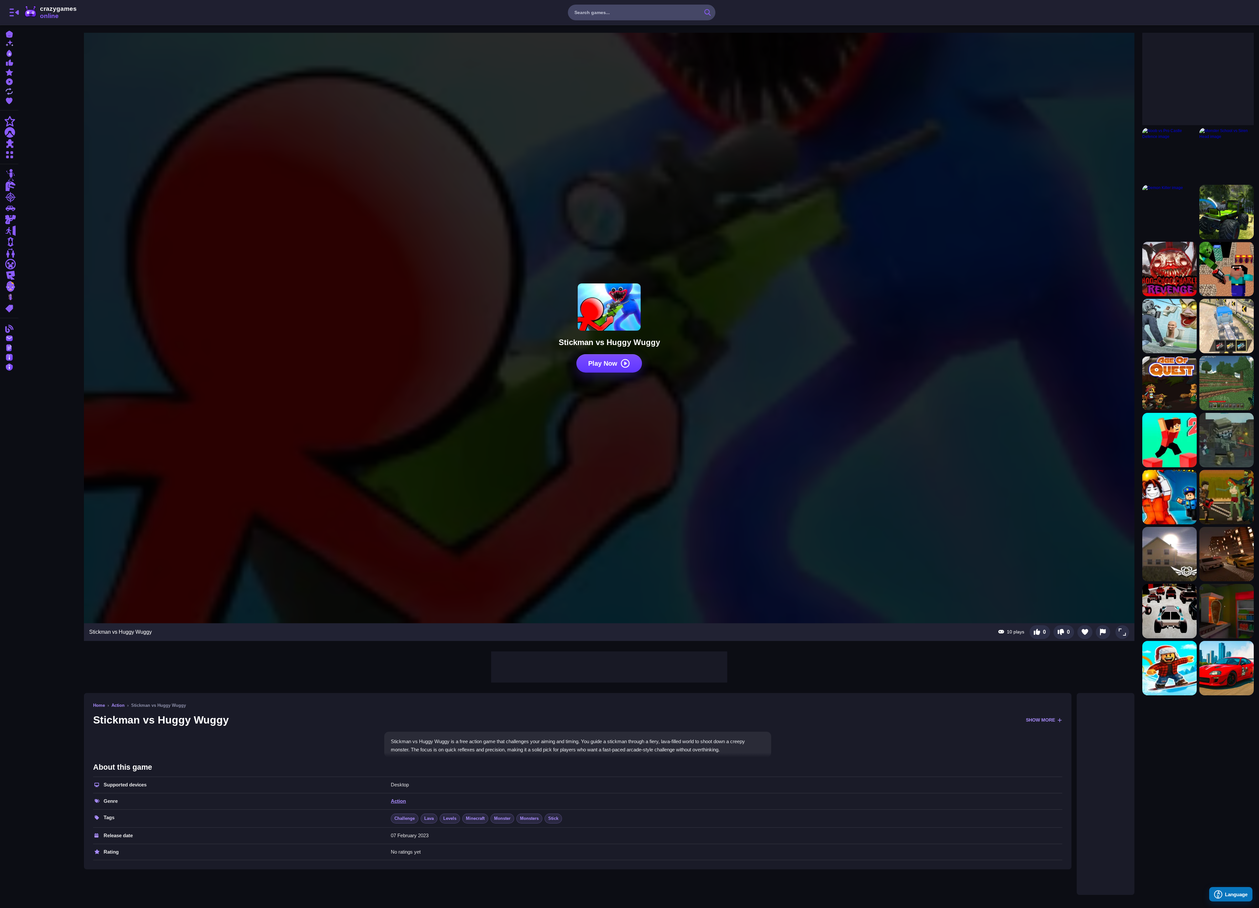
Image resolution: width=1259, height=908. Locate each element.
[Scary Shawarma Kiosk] (1226, 611)
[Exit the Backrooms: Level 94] (1169, 554)
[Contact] (9, 337)
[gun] (9, 219)
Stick (553, 818)
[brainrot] (9, 297)
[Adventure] (9, 132)
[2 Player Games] (9, 253)
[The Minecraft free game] (1226, 383)
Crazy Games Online (50, 12)
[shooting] (9, 197)
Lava (429, 818)
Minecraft (475, 818)
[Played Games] (9, 81)
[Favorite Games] (9, 100)
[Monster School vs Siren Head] (1226, 155)
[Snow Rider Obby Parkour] (1169, 668)
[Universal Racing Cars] (1226, 554)
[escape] (9, 230)
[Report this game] (1103, 632)
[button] (1122, 632)
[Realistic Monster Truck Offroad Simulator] (1226, 212)
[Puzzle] (9, 143)
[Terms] (9, 347)
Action (118, 705)
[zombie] (9, 286)
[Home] (9, 33)
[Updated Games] (9, 90)
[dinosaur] (9, 186)
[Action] (9, 121)
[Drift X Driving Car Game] (1226, 668)
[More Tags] (9, 308)
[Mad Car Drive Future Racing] (1169, 611)
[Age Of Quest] (1169, 383)
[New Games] (9, 43)
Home (99, 705)
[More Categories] (9, 154)
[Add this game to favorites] (1084, 632)
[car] (9, 208)
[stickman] (9, 175)
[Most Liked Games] (9, 62)
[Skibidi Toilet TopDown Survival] (1169, 326)
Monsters (529, 818)
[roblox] (9, 275)
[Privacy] (9, 366)
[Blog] (9, 328)
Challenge (404, 818)
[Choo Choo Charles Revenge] (1169, 269)
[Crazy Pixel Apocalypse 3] (1226, 440)
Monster (502, 818)
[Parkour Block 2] (1169, 440)
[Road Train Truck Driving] (1226, 326)
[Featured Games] (9, 71)
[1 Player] (9, 241)
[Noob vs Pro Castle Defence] (1169, 155)
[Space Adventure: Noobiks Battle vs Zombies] (1226, 269)
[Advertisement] (609, 666)
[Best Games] (9, 52)
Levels (449, 818)
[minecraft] (9, 264)
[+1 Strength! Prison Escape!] (1169, 497)
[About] (9, 356)
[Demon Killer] (1169, 212)
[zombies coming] (1226, 497)
